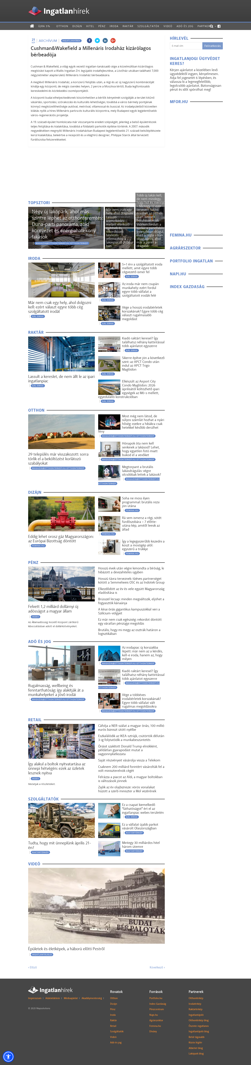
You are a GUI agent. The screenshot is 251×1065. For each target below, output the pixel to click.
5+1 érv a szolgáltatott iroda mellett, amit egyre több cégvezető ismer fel (142, 268)
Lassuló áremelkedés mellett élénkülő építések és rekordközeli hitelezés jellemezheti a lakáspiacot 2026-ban (118, 231)
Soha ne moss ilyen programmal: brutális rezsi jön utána (140, 502)
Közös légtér (195, 1042)
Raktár (128, 26)
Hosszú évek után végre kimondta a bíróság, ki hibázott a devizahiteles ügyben (131, 570)
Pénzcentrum (156, 1009)
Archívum (48, 41)
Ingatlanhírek (71, 41)
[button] (8, 1057)
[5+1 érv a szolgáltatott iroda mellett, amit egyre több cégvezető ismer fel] (109, 264)
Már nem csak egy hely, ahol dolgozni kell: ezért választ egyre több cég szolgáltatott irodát (59, 307)
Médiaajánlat (71, 998)
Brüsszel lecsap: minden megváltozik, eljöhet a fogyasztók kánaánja (131, 601)
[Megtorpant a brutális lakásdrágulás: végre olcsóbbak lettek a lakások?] (109, 467)
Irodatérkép (195, 1003)
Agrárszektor (156, 1020)
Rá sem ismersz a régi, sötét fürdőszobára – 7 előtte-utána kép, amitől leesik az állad (142, 523)
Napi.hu (153, 1014)
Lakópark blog (196, 1053)
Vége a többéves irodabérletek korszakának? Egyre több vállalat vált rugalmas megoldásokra (141, 700)
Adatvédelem (52, 998)
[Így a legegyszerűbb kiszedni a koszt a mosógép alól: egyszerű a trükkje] (109, 541)
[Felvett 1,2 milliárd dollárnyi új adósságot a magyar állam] (61, 568)
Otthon (62, 26)
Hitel (90, 26)
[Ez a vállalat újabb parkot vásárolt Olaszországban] (109, 824)
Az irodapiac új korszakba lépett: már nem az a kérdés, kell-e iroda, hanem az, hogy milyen (142, 653)
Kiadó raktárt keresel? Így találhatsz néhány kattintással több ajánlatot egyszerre (143, 342)
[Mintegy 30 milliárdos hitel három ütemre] (109, 843)
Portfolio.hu (155, 998)
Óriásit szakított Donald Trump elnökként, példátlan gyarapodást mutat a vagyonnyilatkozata (128, 750)
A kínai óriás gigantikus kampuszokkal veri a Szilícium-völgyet (129, 611)
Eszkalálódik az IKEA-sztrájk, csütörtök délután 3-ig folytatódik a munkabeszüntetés (131, 738)
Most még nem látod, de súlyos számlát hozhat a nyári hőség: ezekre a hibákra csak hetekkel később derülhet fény (131, 423)
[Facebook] (219, 26)
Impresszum (34, 998)
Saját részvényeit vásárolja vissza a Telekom (129, 760)
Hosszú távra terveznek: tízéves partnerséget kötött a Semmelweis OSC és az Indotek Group (131, 581)
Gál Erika (38, 316)
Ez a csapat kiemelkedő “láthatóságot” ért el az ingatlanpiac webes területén (143, 808)
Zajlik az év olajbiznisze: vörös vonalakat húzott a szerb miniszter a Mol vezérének (127, 789)
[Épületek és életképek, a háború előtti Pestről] (96, 870)
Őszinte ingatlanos (199, 1026)
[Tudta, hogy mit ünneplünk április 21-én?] (61, 805)
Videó (168, 26)
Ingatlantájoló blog (199, 1031)
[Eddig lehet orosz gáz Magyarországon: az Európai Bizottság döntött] (61, 498)
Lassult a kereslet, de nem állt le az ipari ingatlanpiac (61, 378)
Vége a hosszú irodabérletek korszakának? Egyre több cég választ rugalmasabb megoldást (142, 313)
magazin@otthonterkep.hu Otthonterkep (62, 243)
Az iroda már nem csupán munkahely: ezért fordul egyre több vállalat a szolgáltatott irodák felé (140, 289)
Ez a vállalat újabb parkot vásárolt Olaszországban (140, 826)
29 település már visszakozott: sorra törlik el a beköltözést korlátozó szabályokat (58, 459)
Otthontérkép (196, 998)
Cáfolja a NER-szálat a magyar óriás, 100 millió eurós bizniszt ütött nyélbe (131, 728)
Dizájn (77, 26)
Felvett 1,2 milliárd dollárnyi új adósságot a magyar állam (53, 608)
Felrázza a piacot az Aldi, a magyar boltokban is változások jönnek (130, 779)
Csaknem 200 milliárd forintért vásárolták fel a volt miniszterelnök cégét (131, 769)
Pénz (102, 26)
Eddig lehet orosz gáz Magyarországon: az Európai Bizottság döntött (61, 538)
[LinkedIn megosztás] (105, 40)
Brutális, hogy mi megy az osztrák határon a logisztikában (129, 632)
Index (35, 617)
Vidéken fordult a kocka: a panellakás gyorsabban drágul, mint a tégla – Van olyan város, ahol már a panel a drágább (150, 235)
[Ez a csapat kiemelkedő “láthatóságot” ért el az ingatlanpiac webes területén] (109, 805)
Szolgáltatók (148, 26)
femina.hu (38, 546)
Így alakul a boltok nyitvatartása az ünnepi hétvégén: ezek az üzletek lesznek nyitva (56, 768)
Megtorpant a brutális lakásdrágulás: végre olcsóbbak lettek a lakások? (141, 471)
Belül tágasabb (196, 1037)
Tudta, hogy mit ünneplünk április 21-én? (59, 845)
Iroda (114, 26)
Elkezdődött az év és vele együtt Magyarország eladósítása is (131, 591)
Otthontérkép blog (199, 1020)
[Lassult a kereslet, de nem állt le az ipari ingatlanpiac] (61, 338)
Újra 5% (44, 26)
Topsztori (39, 202)
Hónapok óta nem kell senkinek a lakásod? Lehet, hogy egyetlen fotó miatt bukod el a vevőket (141, 449)
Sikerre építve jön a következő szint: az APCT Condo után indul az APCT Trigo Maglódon (143, 363)
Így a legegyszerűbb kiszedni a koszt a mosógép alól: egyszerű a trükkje (143, 545)
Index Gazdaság (157, 1003)
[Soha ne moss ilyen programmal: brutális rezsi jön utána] (109, 498)
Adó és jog (185, 26)
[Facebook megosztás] (89, 40)
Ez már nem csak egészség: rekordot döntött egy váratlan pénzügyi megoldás (130, 621)
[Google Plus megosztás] (113, 40)
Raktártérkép (40, 852)
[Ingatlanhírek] (58, 5)
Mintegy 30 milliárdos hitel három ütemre (141, 845)
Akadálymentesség (92, 998)
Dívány (153, 1031)
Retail (113, 1026)
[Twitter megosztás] (97, 40)
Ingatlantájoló (42, 954)
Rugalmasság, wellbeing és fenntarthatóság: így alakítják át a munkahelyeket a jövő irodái (55, 690)
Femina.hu (155, 1026)
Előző (32, 967)
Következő (157, 967)
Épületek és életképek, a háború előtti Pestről (66, 948)
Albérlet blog (196, 1048)
